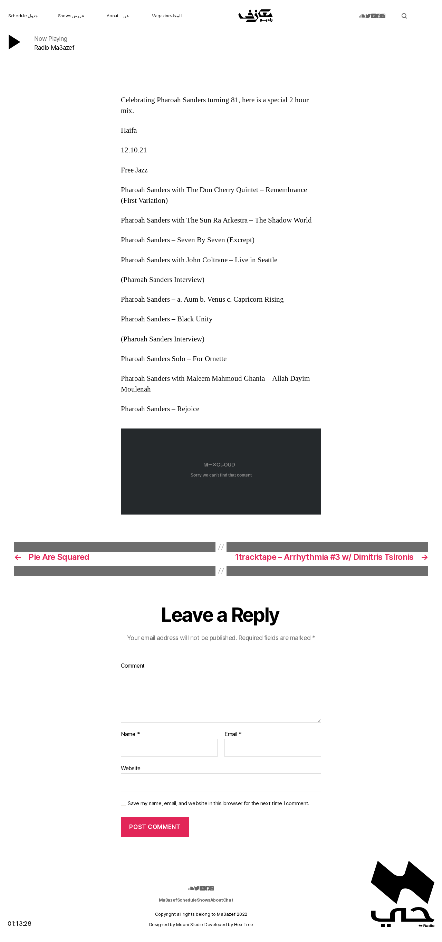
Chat (228, 900)
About (112, 15)
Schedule (187, 900)
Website (131, 768)
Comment (133, 666)
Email (233, 734)
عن (126, 15)
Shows (203, 900)
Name (130, 734)
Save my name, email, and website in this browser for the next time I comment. (218, 803)
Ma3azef (168, 900)
